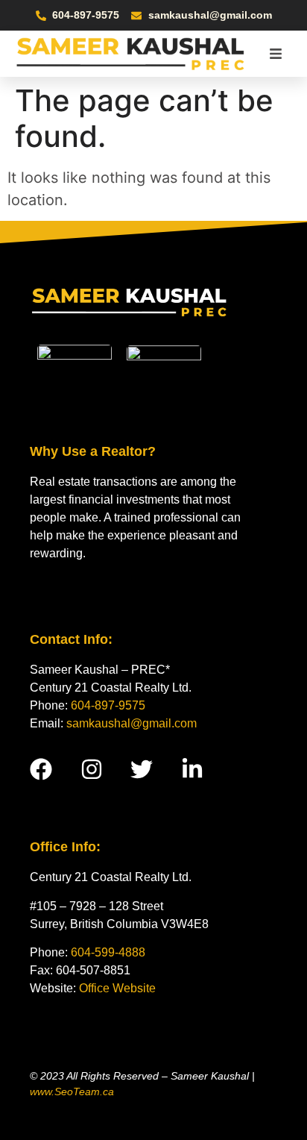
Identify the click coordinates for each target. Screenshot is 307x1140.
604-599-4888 (108, 952)
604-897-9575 (108, 705)
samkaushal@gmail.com (131, 723)
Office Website (117, 988)
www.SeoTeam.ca (72, 1091)
